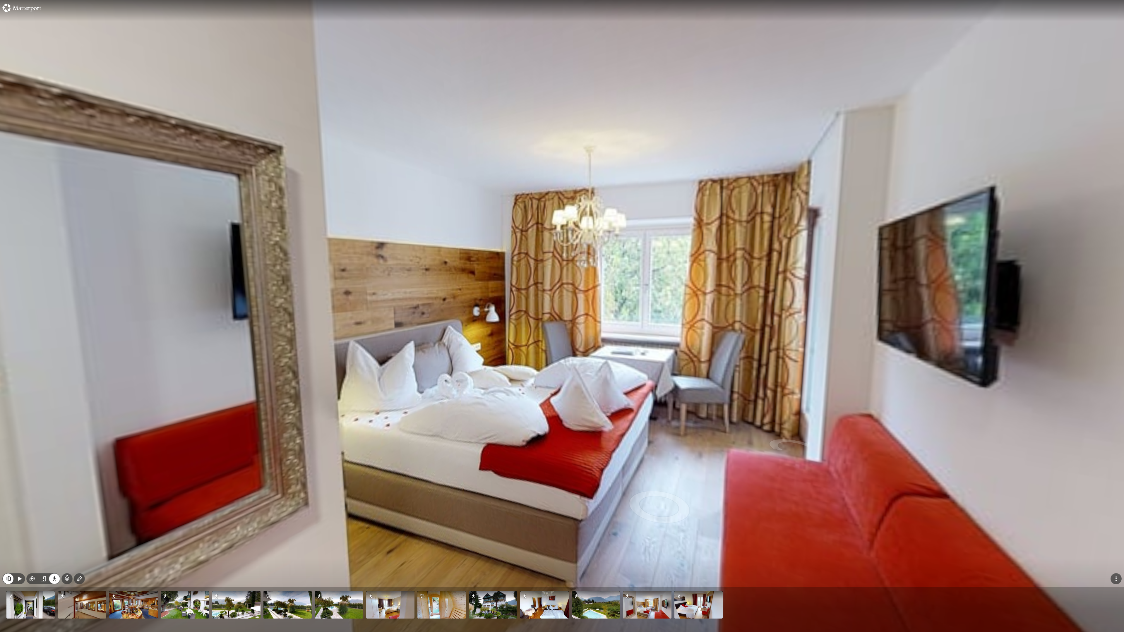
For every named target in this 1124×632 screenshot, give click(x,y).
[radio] (32, 578)
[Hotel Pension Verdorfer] (562, 316)
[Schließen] (8, 578)
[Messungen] (79, 578)
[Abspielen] (19, 578)
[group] (43, 578)
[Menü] (1116, 578)
